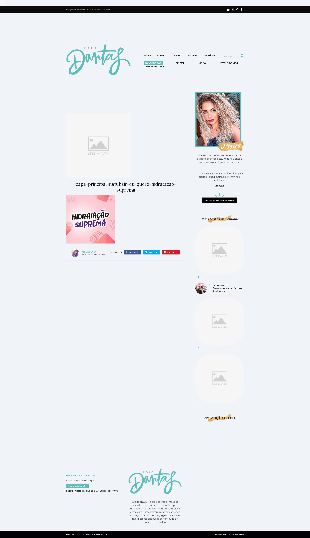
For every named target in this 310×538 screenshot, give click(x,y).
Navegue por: (153, 63)
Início (147, 55)
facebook (133, 252)
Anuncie (101, 491)
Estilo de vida (229, 63)
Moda (202, 63)
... (2, 3)
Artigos (80, 491)
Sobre (161, 55)
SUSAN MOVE (238, 534)
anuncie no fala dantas (219, 200)
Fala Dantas (89, 252)
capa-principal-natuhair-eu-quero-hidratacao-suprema (126, 187)
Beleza (180, 63)
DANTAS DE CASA (154, 66)
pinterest (172, 252)
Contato (192, 55)
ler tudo (219, 186)
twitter (153, 252)
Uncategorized (220, 285)
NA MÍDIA (209, 55)
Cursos (175, 55)
